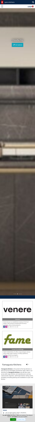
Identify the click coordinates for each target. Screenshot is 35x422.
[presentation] (2, 153)
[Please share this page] (27, 364)
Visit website (18, 45)
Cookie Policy (21, 419)
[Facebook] (4, 327)
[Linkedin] (9, 327)
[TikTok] (17, 327)
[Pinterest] (13, 327)
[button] (14, 294)
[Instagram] (6, 327)
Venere (5, 410)
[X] (15, 327)
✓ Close (13, 419)
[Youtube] (11, 327)
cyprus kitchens (9, 2)
